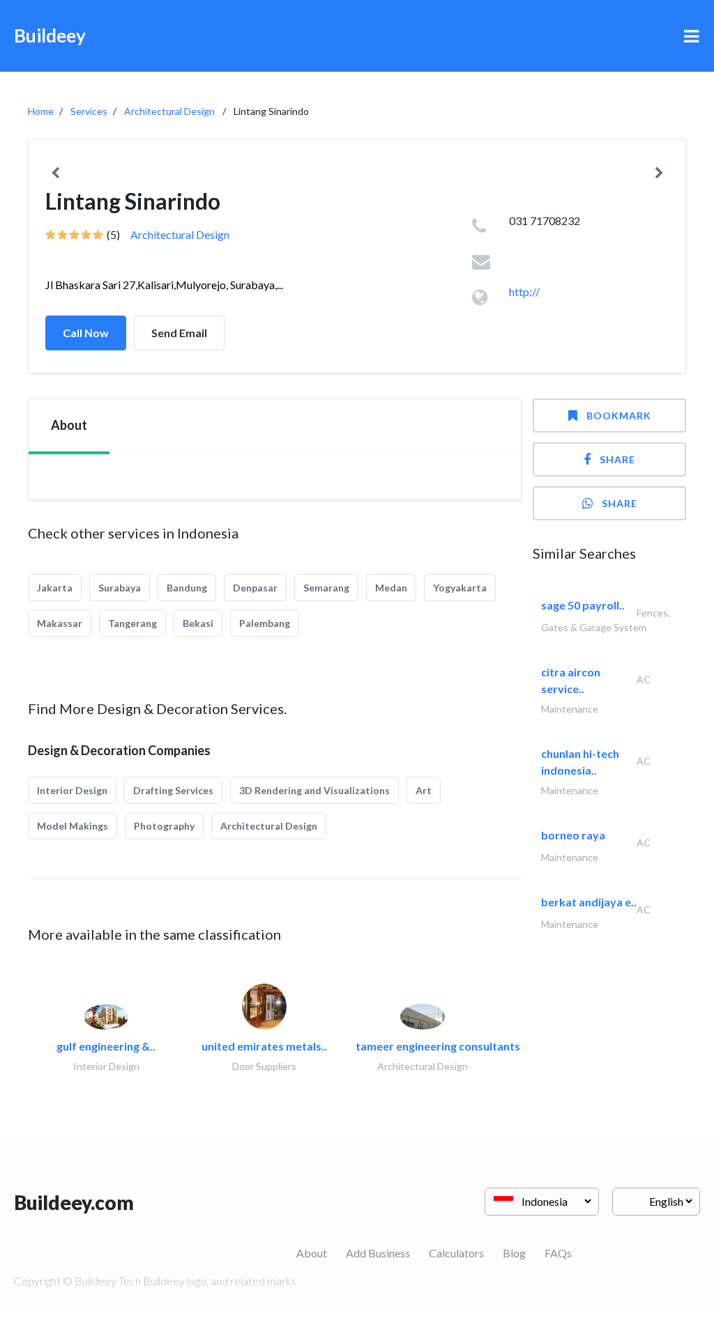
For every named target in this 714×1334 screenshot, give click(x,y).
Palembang (264, 623)
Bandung (187, 588)
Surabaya (119, 588)
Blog (514, 1252)
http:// (524, 291)
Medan (391, 588)
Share (617, 459)
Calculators (456, 1252)
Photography (164, 826)
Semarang (326, 588)
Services (88, 111)
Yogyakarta (460, 588)
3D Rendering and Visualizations (314, 790)
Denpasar (255, 588)
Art (424, 790)
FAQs (558, 1252)
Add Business (378, 1252)
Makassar (59, 623)
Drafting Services (173, 790)
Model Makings (72, 826)
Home (41, 111)
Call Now (86, 332)
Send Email (179, 332)
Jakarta (55, 588)
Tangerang (132, 623)
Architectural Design (169, 111)
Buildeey (50, 35)
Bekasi (198, 623)
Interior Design (72, 790)
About (311, 1252)
